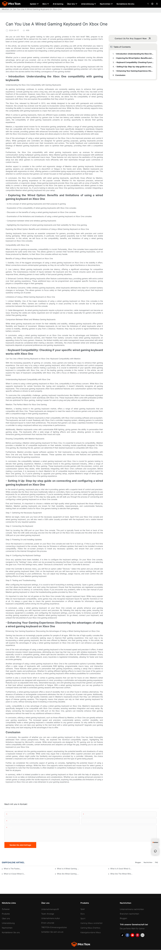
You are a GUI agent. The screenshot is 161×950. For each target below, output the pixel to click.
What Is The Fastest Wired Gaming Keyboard (12, 868)
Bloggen (138, 862)
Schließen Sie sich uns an (52, 932)
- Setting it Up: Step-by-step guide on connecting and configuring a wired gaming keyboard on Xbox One (134, 67)
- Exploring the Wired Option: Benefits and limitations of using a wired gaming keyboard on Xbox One (134, 58)
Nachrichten (148, 862)
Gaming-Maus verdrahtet (91, 923)
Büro (82, 914)
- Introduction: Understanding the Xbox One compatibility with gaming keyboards (134, 54)
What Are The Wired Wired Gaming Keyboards (121, 874)
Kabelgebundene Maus (90, 932)
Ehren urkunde (47, 923)
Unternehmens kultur (50, 918)
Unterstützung (8, 923)
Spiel (82, 909)
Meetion (5, 9)
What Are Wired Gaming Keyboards (68, 874)
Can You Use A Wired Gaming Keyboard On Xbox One (37, 9)
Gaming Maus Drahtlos (90, 928)
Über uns (6, 918)
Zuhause (6, 909)
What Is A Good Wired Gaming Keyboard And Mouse (121, 868)
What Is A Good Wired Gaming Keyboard (15, 874)
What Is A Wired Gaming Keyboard (68, 868)
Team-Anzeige (47, 914)
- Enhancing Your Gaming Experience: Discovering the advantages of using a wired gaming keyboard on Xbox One (134, 71)
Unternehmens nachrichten (132, 909)
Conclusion (120, 75)
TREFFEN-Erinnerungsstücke (54, 927)
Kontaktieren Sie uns (11, 932)
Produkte (6, 914)
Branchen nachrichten (129, 914)
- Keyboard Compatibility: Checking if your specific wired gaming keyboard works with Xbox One (134, 62)
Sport (82, 918)
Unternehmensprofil (50, 909)
